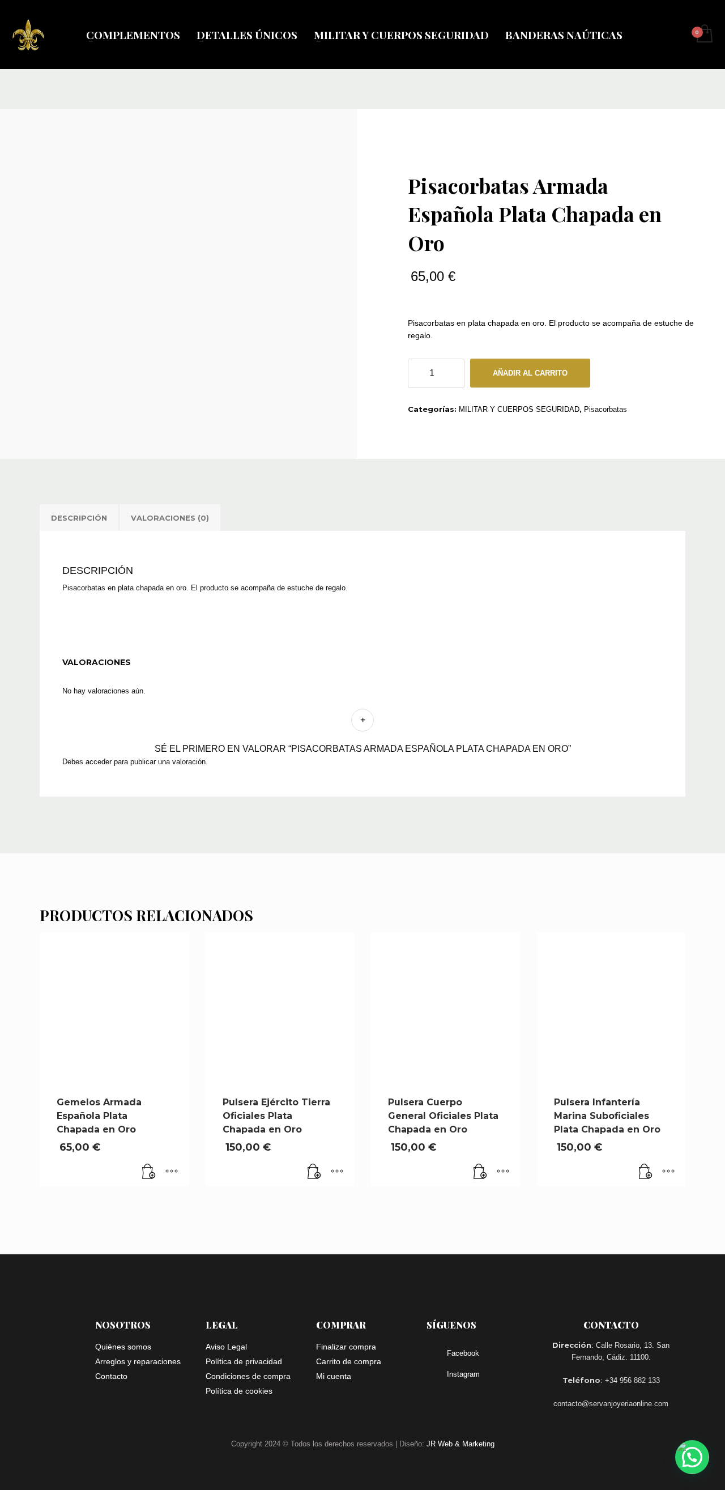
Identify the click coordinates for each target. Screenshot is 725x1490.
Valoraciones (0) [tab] (170, 517)
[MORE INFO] (171, 1172)
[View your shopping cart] (704, 34)
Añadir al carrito (530, 373)
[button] (149, 1172)
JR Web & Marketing (460, 1444)
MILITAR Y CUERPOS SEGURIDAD (519, 409)
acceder (99, 761)
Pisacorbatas (605, 409)
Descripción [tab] (79, 517)
